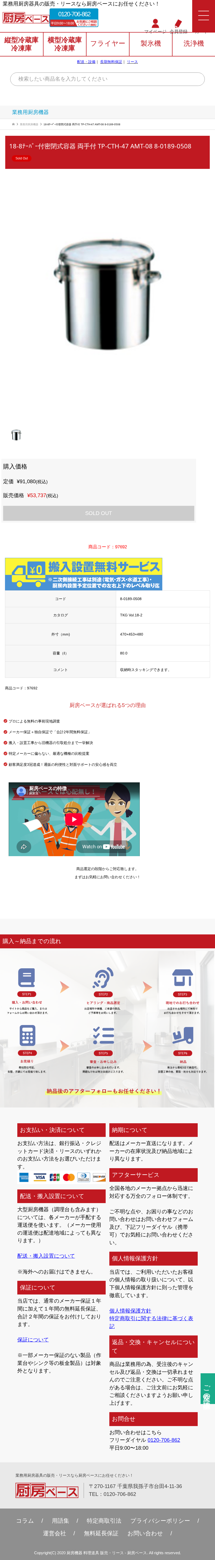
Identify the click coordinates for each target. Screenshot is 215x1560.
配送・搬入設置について (46, 1256)
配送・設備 (86, 62)
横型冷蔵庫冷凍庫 (65, 44)
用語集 (60, 1520)
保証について (33, 1340)
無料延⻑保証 (101, 1533)
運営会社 (54, 1533)
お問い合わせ (145, 1533)
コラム (25, 1520)
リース (132, 62)
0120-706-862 (74, 14)
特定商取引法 (104, 1520)
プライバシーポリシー (160, 1520)
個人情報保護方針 (130, 1311)
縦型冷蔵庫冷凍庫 (21, 44)
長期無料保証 (111, 62)
